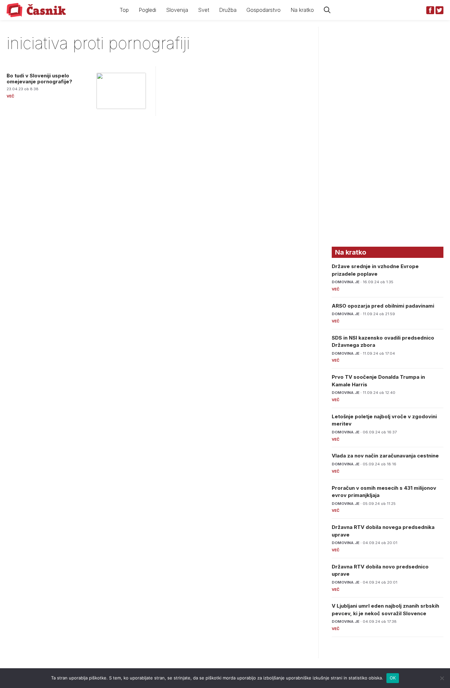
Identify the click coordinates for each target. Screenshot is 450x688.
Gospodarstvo (263, 10)
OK (393, 677)
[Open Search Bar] (327, 10)
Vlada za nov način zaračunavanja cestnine (385, 456)
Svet (203, 10)
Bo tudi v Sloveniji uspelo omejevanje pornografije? (39, 78)
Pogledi (147, 10)
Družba (228, 10)
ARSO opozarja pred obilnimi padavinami (383, 306)
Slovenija (177, 10)
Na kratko (302, 10)
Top (124, 10)
